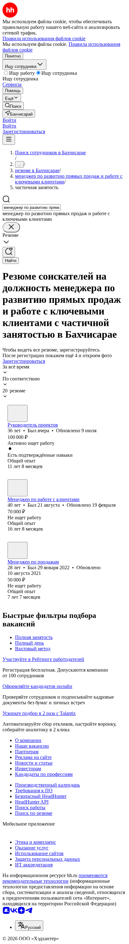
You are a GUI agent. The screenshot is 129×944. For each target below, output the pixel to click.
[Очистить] (11, 227)
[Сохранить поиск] (9, 252)
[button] (9, 120)
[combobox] (31, 207)
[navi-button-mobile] (9, 139)
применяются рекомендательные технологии (55, 878)
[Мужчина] (18, 413)
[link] (13, 106)
